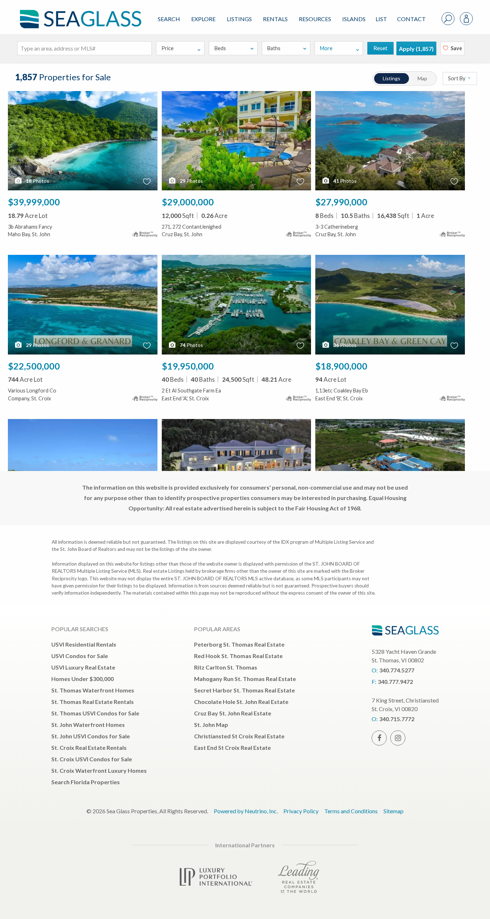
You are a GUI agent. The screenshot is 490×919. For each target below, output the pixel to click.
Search (169, 18)
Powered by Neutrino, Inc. (246, 811)
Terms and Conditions (351, 811)
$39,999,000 (34, 201)
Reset (380, 47)
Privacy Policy (301, 811)
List (381, 18)
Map (422, 78)
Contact (411, 18)
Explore (203, 18)
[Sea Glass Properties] (79, 13)
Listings (239, 18)
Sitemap (393, 811)
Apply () (416, 48)
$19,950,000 (188, 366)
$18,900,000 (341, 366)
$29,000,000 (188, 201)
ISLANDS (354, 18)
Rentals (275, 18)
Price (167, 48)
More (326, 48)
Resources (315, 18)
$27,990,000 (341, 201)
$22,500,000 (34, 366)
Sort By (457, 78)
